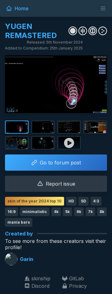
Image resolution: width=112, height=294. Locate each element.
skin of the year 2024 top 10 (34, 201)
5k (67, 211)
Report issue (60, 184)
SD (83, 201)
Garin (26, 259)
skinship (40, 278)
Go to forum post (60, 162)
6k (79, 211)
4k (56, 211)
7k (90, 211)
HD (71, 201)
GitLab (76, 278)
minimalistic (34, 211)
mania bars (18, 222)
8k (102, 211)
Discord (40, 286)
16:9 (11, 211)
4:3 (96, 201)
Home (22, 8)
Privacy (78, 286)
